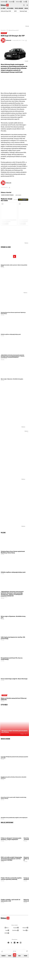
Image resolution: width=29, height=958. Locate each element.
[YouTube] (17, 942)
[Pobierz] (26, 40)
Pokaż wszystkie (18, 195)
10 (15, 951)
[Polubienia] (2, 951)
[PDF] (9, 187)
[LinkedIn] (14, 942)
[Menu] (27, 5)
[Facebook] (8, 942)
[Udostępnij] (27, 951)
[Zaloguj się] (24, 5)
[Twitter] (11, 942)
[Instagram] (20, 942)
